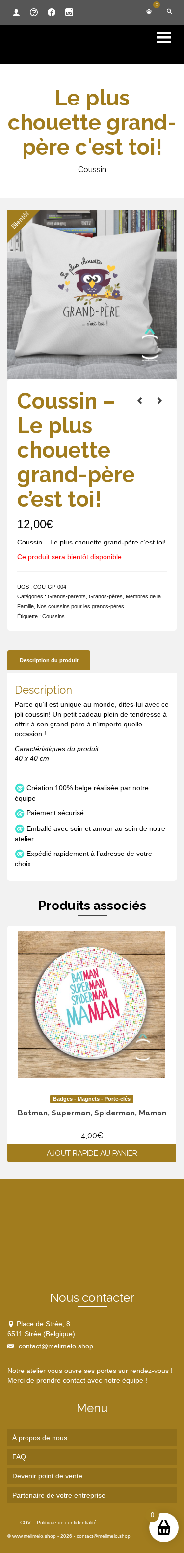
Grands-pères (106, 596)
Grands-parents (67, 596)
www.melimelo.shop (34, 1536)
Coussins (53, 616)
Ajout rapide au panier (92, 1153)
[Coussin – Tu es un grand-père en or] (159, 400)
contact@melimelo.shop (55, 1346)
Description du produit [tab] (49, 660)
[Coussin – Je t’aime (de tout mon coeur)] (139, 400)
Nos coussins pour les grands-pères (80, 606)
